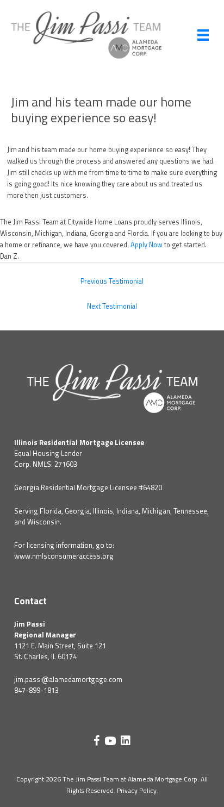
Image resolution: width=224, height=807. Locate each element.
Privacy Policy (137, 790)
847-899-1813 (36, 690)
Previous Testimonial (112, 281)
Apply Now (146, 245)
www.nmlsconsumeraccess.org (64, 555)
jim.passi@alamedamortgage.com (68, 679)
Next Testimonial (112, 306)
